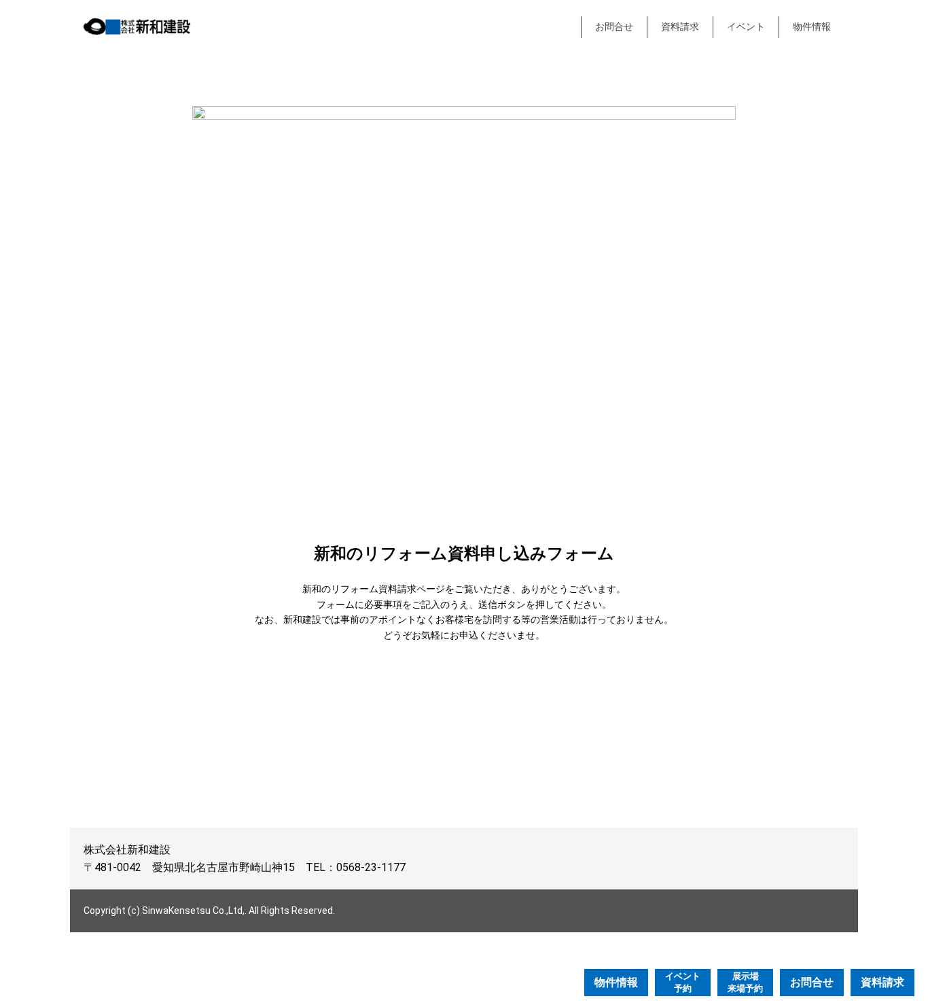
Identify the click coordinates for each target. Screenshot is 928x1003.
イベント (746, 27)
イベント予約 (682, 982)
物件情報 (812, 27)
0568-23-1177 (371, 867)
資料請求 (680, 27)
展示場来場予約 (745, 982)
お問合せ (614, 27)
